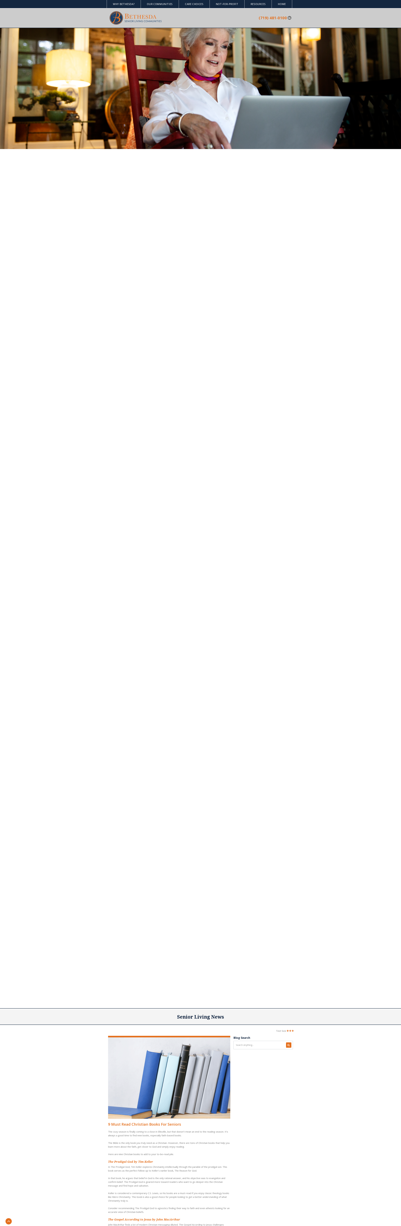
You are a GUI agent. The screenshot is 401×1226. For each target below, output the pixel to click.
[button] (124, 4)
